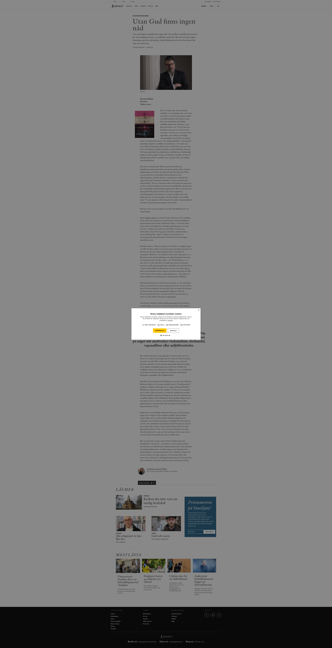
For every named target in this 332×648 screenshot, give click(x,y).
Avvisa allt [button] (173, 330)
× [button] (198, 310)
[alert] (166, 324)
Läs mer (170, 320)
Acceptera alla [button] (159, 330)
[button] (166, 335)
